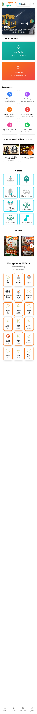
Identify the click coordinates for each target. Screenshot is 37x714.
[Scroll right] (30, 153)
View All (29, 139)
